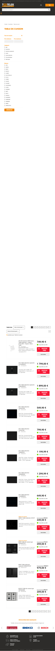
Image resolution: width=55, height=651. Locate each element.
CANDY (7, 73)
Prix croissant (18, 327)
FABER (7, 79)
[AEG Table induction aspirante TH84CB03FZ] (12, 391)
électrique (8, 59)
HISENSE (8, 89)
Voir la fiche (43, 354)
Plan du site (28, 649)
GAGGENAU (8, 85)
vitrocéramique (9, 57)
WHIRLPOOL (8, 105)
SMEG (7, 103)
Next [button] (53, 628)
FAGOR (7, 81)
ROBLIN (7, 95)
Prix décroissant (12, 331)
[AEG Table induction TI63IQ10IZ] (12, 435)
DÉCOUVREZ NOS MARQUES (27, 620)
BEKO (7, 69)
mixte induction (9, 55)
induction (8, 49)
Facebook (1, 13)
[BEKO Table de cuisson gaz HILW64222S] (12, 548)
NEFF (7, 91)
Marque (6, 63)
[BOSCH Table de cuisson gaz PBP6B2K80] (12, 596)
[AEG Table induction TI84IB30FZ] (12, 457)
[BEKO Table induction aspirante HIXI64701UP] (12, 572)
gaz (6, 47)
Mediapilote (22, 649)
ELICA (7, 77)
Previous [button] (1, 628)
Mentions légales (15, 649)
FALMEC (7, 83)
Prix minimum (8, 38)
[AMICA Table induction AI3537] (12, 524)
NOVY (7, 93)
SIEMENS (8, 101)
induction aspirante (10, 51)
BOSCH (7, 71)
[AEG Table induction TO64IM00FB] (12, 501)
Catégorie (7, 45)
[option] (12, 628)
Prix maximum (18, 38)
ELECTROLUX (9, 75)
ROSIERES (8, 97)
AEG (7, 65)
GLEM (7, 87)
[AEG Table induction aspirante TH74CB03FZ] (12, 369)
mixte (7, 53)
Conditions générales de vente (37, 649)
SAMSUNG (8, 99)
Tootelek (5, 24)
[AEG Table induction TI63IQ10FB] (12, 413)
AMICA (7, 67)
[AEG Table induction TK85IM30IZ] (12, 479)
